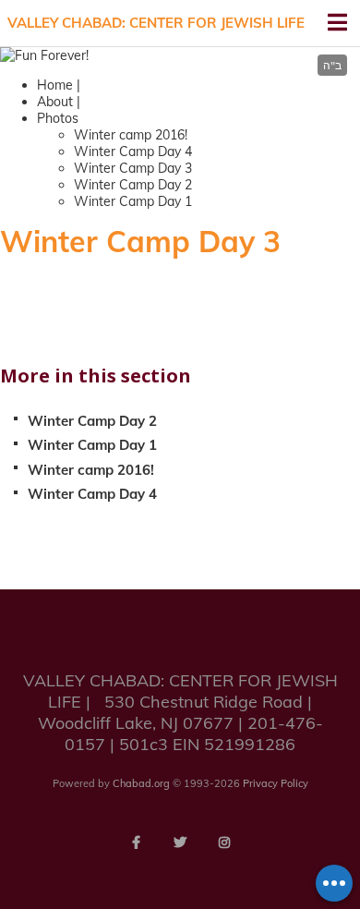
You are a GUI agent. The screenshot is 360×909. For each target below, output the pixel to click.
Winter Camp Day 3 (133, 168)
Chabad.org (141, 783)
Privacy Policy (275, 783)
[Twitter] (180, 842)
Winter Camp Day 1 (133, 201)
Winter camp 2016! (130, 135)
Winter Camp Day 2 (133, 184)
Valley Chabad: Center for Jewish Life (156, 22)
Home (55, 85)
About (55, 101)
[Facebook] (135, 842)
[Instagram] (224, 842)
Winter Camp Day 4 (133, 151)
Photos (57, 118)
